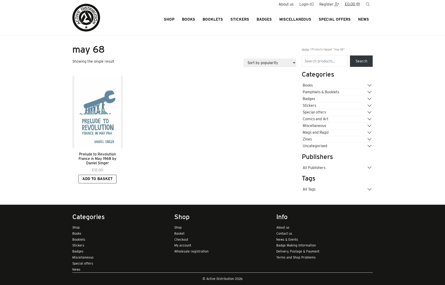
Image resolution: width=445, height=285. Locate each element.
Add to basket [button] (97, 179)
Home (305, 49)
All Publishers (314, 167)
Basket (179, 233)
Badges (264, 19)
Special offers (335, 19)
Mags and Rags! (316, 132)
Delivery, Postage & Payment (297, 251)
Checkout (181, 239)
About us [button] (286, 4)
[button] (352, 4)
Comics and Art (315, 119)
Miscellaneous (295, 19)
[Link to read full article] (97, 112)
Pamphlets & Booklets (321, 92)
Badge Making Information (296, 245)
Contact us (284, 233)
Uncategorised (315, 146)
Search (361, 61)
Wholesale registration (191, 251)
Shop (169, 19)
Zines (307, 139)
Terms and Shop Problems (296, 257)
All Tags (309, 189)
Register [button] (326, 4)
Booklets (213, 19)
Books (188, 19)
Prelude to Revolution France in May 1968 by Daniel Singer (97, 158)
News (363, 19)
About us (282, 227)
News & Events (287, 239)
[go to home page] (86, 17)
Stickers (239, 19)
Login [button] (304, 4)
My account (182, 245)
